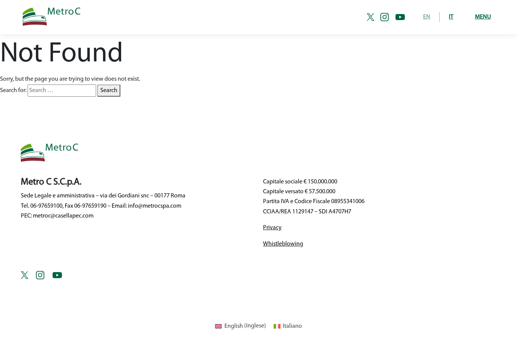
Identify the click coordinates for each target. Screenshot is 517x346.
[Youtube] (400, 17)
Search (108, 91)
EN (426, 17)
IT (451, 17)
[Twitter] (373, 17)
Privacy (272, 228)
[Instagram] (387, 17)
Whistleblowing (283, 244)
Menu (483, 17)
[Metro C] (138, 17)
